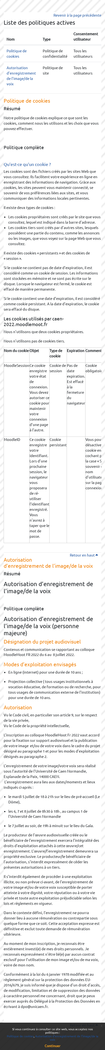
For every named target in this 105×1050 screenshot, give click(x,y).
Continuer (52, 1045)
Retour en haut (85, 555)
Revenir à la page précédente (77, 15)
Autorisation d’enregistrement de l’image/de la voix (66, 1037)
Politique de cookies (20, 1036)
